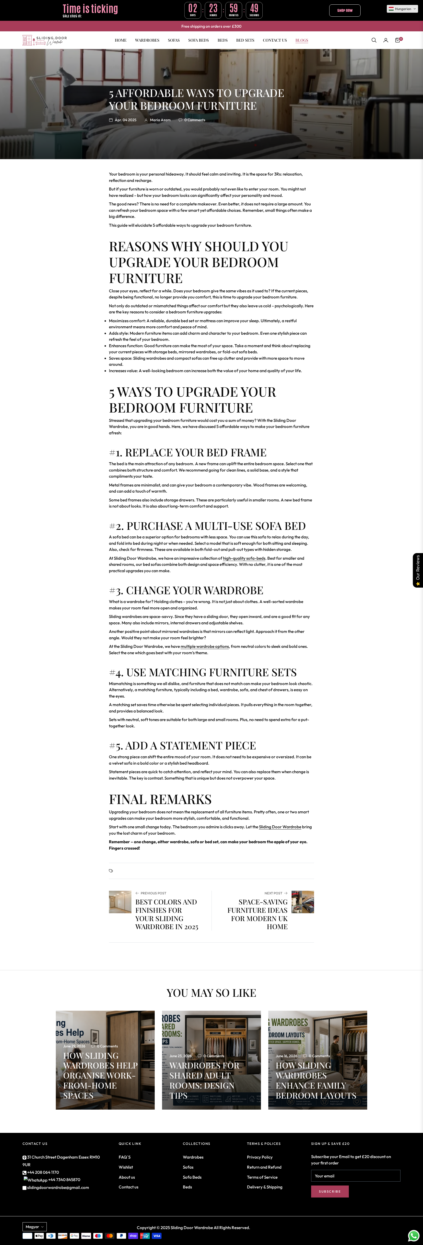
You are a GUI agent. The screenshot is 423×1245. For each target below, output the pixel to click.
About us (127, 1177)
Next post (273, 893)
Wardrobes (193, 1157)
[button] (374, 40)
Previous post (153, 893)
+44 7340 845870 (64, 1179)
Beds (187, 1186)
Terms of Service (262, 1177)
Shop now (344, 10)
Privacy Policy (260, 1157)
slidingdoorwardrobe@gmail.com (57, 1187)
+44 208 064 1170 (42, 1172)
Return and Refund (264, 1167)
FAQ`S (124, 1157)
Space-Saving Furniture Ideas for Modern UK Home (257, 914)
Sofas (188, 1167)
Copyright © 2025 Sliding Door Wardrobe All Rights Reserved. (193, 1227)
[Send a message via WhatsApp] (414, 1236)
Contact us (128, 1186)
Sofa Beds (192, 1177)
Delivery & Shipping (264, 1186)
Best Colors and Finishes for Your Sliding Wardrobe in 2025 (166, 914)
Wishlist (126, 1167)
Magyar (32, 1226)
